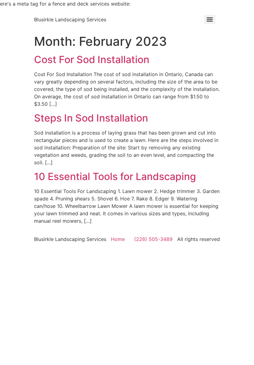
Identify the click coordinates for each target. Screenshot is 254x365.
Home (118, 239)
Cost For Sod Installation (91, 60)
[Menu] (209, 19)
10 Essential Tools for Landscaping (115, 176)
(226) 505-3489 (153, 239)
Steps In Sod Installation (91, 118)
